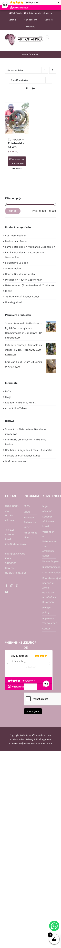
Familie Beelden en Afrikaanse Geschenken (30, 246)
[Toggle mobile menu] (54, 37)
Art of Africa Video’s (16, 408)
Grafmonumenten (15, 461)
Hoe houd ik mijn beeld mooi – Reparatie (28, 450)
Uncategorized (13, 302)
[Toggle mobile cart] (40, 37)
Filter (13, 211)
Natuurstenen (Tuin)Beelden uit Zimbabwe (30, 285)
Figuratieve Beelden (16, 262)
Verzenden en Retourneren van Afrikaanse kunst (49, 543)
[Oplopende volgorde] (52, 70)
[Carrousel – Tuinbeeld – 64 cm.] (17, 118)
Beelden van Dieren (16, 241)
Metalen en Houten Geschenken (23, 279)
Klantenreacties (49, 572)
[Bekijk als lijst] (33, 88)
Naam (27, 681)
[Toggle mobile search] (47, 37)
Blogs (8, 396)
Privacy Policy (33, 739)
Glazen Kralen (13, 268)
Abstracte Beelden (15, 235)
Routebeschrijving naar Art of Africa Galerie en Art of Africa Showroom (49, 590)
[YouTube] (6, 591)
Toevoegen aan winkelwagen (18, 161)
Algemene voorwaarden (49, 621)
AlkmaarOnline (44, 743)
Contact (47, 628)
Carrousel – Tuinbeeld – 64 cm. (16, 143)
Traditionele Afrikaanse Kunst (22, 296)
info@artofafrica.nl (15, 544)
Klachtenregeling (49, 566)
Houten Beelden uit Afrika (20, 274)
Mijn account (47, 508)
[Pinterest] (17, 585)
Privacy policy (46, 610)
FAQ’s (8, 391)
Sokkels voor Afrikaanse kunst (22, 455)
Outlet (8, 290)
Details (18, 168)
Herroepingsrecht (49, 561)
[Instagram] (11, 585)
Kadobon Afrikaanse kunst (20, 402)
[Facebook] (6, 585)
